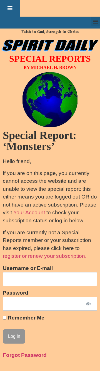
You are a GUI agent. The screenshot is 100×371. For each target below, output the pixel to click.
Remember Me (25, 317)
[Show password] (88, 304)
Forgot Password (25, 355)
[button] (10, 8)
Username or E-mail (28, 268)
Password (15, 293)
